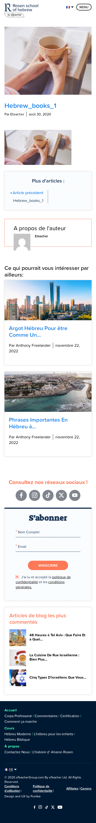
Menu (83, 7)
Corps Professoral (18, 715)
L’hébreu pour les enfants (53, 733)
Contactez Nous (16, 751)
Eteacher (41, 236)
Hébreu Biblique (17, 739)
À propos (11, 746)
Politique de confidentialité (42, 788)
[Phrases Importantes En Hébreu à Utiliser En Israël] (48, 392)
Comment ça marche (20, 721)
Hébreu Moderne (17, 733)
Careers (86, 788)
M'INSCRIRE (48, 565)
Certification (69, 715)
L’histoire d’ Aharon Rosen (52, 751)
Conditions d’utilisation (12, 788)
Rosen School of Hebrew (22, 9)
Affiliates (72, 788)
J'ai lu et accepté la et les (43, 582)
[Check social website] (34, 807)
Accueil (10, 710)
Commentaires (46, 715)
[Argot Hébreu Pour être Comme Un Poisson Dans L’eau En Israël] (48, 300)
